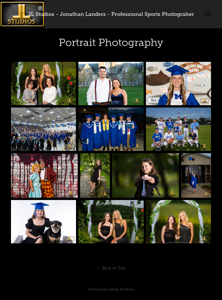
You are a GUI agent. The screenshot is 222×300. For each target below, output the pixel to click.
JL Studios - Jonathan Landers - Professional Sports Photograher (111, 14)
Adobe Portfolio (121, 289)
